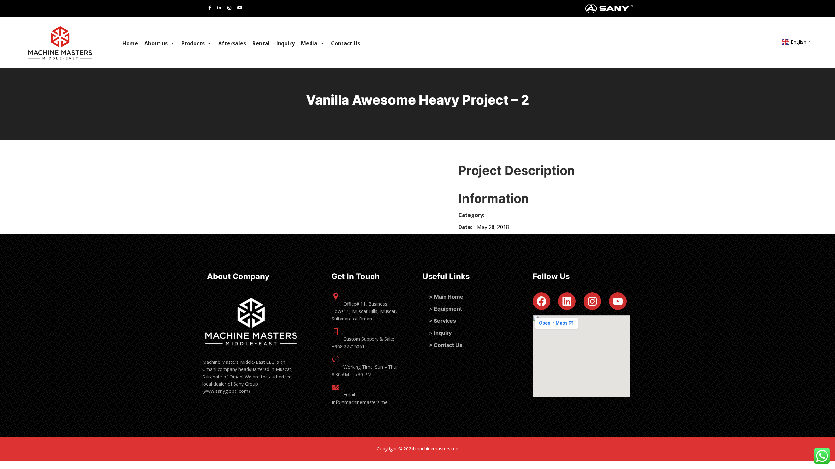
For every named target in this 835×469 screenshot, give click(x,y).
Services (445, 321)
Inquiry (285, 43)
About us (156, 43)
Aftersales (232, 43)
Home (130, 43)
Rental (261, 43)
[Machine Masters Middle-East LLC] (40, 43)
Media (309, 43)
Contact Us (345, 43)
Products (193, 43)
